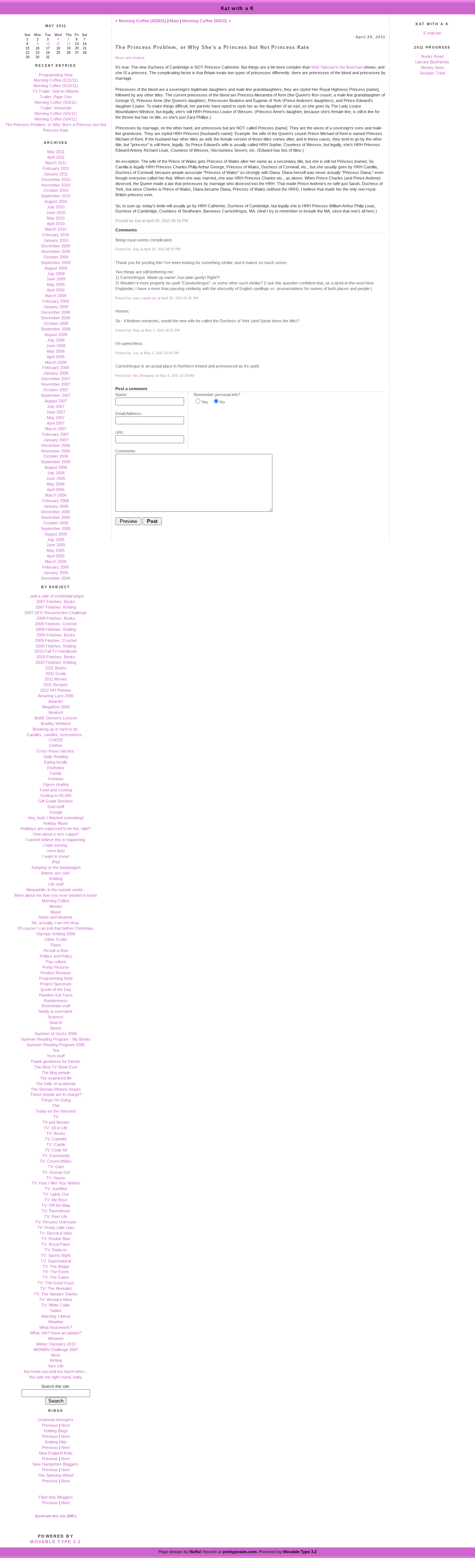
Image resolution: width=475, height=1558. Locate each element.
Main (174, 21)
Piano (56, 945)
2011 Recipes (55, 684)
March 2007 (55, 428)
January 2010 (55, 240)
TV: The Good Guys (55, 1283)
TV (55, 1116)
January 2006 (55, 506)
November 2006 (55, 451)
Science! (55, 1017)
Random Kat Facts (56, 995)
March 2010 (55, 229)
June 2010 (55, 212)
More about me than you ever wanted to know (55, 895)
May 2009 (56, 284)
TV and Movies (55, 1122)
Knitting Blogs (56, 1431)
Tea (55, 1050)
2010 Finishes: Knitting (56, 662)
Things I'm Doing (56, 1100)
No (222, 402)
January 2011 (55, 174)
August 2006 (56, 467)
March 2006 (55, 495)
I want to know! (55, 856)
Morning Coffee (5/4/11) (56, 119)
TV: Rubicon (56, 1250)
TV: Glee (56, 1167)
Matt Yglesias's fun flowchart (337, 67)
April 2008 (56, 357)
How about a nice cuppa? (56, 834)
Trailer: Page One (56, 97)
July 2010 (56, 207)
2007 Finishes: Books (55, 601)
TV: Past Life (55, 1216)
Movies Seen (432, 67)
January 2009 (55, 306)
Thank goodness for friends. (55, 1061)
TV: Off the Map (56, 1205)
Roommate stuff (56, 1006)
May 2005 (56, 550)
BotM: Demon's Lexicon (56, 718)
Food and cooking (56, 790)
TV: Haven (55, 1178)
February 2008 (55, 367)
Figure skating (56, 784)
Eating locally (56, 762)
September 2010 (56, 196)
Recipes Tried (432, 73)
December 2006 (55, 445)
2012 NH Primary (55, 690)
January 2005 (55, 572)
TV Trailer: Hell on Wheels (55, 91)
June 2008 (55, 345)
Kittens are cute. (56, 873)
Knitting (55, 878)
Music (55, 912)
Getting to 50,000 (55, 795)
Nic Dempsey (143, 376)
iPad (56, 862)
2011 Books (55, 668)
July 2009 (56, 273)
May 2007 (56, 417)
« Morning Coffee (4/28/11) (140, 21)
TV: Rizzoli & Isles (55, 1233)
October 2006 (55, 456)
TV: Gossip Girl (56, 1172)
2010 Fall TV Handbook (56, 651)
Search (55, 1022)
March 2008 (55, 362)
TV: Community (56, 1155)
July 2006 (56, 473)
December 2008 (55, 312)
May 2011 (56, 151)
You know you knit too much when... (55, 1371)
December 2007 (55, 378)
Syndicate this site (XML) (55, 1516)
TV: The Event (56, 1271)
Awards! (55, 701)
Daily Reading (55, 756)
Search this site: (55, 1386)
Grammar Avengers (55, 1419)
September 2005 (56, 528)
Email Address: (128, 413)
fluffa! (196, 1551)
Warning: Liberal (55, 1316)
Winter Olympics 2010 (56, 1344)
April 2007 (56, 423)
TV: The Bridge (55, 1266)
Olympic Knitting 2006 (55, 934)
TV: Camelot (56, 1139)
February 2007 (55, 434)
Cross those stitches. (55, 751)
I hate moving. (55, 845)
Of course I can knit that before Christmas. (55, 928)
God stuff (56, 806)
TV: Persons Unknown (55, 1222)
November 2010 (55, 185)
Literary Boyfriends (432, 62)
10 (48, 44)
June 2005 (55, 545)
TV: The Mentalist (56, 1288)
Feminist (55, 779)
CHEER (56, 740)
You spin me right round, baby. (56, 1377)
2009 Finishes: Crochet (56, 640)
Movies (55, 906)
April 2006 (56, 489)
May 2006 (56, 484)
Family (56, 773)
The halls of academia (55, 1083)
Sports (56, 1028)
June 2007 (55, 412)
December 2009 (55, 246)
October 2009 (55, 257)
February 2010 (55, 235)
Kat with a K (237, 8)
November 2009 (55, 251)
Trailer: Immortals (56, 108)
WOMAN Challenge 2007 (55, 1349)
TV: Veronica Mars (55, 1299)
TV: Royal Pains (55, 1244)
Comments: (125, 451)
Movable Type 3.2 (55, 1541)
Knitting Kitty (56, 1442)
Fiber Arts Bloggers (56, 1497)
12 (69, 44)
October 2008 (55, 323)
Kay (136, 249)
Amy (136, 330)
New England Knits (56, 1453)
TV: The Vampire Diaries (56, 1294)
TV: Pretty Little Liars (56, 1227)
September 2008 (56, 329)
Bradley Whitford (56, 723)
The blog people (56, 1072)
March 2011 (55, 163)
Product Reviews (55, 973)
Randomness (56, 1000)
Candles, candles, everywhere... (56, 734)
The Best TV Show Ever (56, 1067)
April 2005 (56, 556)
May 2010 (56, 218)
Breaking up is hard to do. (56, 729)
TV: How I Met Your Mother (56, 1183)
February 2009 (55, 301)
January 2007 (55, 440)
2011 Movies (56, 679)
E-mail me (432, 33)
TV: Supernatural (55, 1261)
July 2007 (56, 406)
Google (55, 812)
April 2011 (56, 157)
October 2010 (55, 190)
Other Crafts (56, 939)
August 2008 (56, 334)
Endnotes (55, 767)
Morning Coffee (55, 901)
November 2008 (55, 318)
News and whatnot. (56, 917)
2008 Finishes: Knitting (56, 629)
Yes (205, 402)
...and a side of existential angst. (56, 596)
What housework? (55, 1327)
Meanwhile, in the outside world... (55, 889)
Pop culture (56, 961)
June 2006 (55, 478)
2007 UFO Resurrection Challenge (55, 612)
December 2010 (55, 179)
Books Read (432, 56)
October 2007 (55, 390)
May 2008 (56, 351)
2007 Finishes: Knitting (56, 607)
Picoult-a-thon (55, 950)
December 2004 (55, 578)
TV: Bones (55, 1133)
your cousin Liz (145, 298)
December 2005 (55, 512)
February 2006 (55, 500)
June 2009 (55, 279)
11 (58, 44)
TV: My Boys (56, 1200)
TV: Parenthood (56, 1211)
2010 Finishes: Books (55, 657)
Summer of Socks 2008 (56, 1033)
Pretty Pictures (55, 967)
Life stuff (55, 884)
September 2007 (56, 395)
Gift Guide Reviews (55, 801)
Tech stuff (56, 1056)
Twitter (56, 1310)
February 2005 (55, 567)
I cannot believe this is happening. (56, 839)
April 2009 (56, 290)
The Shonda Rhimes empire (56, 1089)
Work (55, 1355)
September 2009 (56, 262)
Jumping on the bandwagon (56, 867)
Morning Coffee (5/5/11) (56, 113)
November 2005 (55, 517)
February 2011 (56, 168)
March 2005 (55, 561)
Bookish (56, 712)
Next (65, 1425)
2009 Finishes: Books (55, 635)
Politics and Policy (56, 956)
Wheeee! (56, 1338)
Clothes (56, 745)
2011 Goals (56, 673)
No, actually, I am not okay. (56, 922)
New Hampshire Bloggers (56, 1464)
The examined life (56, 1078)
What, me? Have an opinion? (56, 1333)
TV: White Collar (55, 1305)
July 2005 (56, 539)
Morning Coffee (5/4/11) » (206, 21)
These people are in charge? (56, 1094)
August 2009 (56, 268)
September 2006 (56, 462)
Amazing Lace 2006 (55, 696)
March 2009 (55, 295)
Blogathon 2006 (56, 707)
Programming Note (56, 75)
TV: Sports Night (56, 1255)
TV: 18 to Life (56, 1128)
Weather (55, 1322)
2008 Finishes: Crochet (56, 624)
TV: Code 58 (56, 1150)
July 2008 (56, 340)
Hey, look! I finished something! (55, 818)
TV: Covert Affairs (56, 1161)
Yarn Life (55, 1366)
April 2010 (56, 223)
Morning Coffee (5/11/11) (56, 80)
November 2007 (55, 384)
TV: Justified (56, 1188)
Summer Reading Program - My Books (56, 1039)
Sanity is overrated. (55, 1011)
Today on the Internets (56, 1111)
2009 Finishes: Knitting (56, 646)
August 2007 (56, 401)
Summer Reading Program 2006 (56, 1044)
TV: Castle (55, 1144)
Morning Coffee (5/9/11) (56, 102)
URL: (120, 432)
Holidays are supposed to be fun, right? (55, 828)
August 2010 (56, 201)
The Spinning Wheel (55, 1475)
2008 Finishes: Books (55, 618)
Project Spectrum (55, 984)
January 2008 (55, 373)
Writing (56, 1360)
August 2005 (56, 534)
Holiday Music (55, 823)
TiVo (56, 1105)
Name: (121, 394)
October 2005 (55, 523)
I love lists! (55, 851)
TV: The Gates (55, 1277)
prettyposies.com (240, 1551)
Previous (50, 1425)
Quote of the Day (55, 989)
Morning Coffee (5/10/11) (55, 85)
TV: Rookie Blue (55, 1238)
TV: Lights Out (56, 1194)
